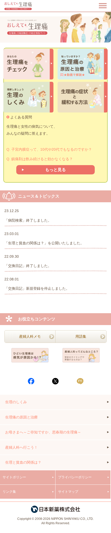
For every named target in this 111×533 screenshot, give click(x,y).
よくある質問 (21, 117)
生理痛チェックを (28, 64)
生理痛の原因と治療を (83, 64)
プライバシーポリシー (75, 477)
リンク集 (9, 492)
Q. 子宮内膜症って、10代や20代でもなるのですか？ (49, 149)
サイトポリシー (14, 477)
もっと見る (55, 169)
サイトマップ (68, 492)
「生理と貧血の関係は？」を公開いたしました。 (44, 243)
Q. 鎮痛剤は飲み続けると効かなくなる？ (39, 159)
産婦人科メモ (30, 336)
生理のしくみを (28, 97)
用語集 (80, 336)
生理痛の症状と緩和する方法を (83, 97)
